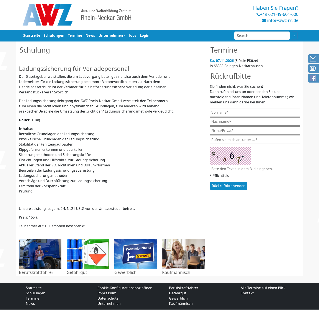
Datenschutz (107, 298)
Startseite (31, 35)
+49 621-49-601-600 (279, 14)
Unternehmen (111, 35)
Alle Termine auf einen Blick (263, 287)
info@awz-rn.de (282, 20)
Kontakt (247, 293)
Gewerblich (178, 298)
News (90, 35)
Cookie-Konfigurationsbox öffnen (124, 287)
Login (145, 35)
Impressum (106, 293)
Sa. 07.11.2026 (222, 60)
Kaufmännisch (181, 303)
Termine (75, 35)
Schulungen (54, 35)
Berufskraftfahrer (183, 287)
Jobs (132, 35)
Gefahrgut (177, 293)
